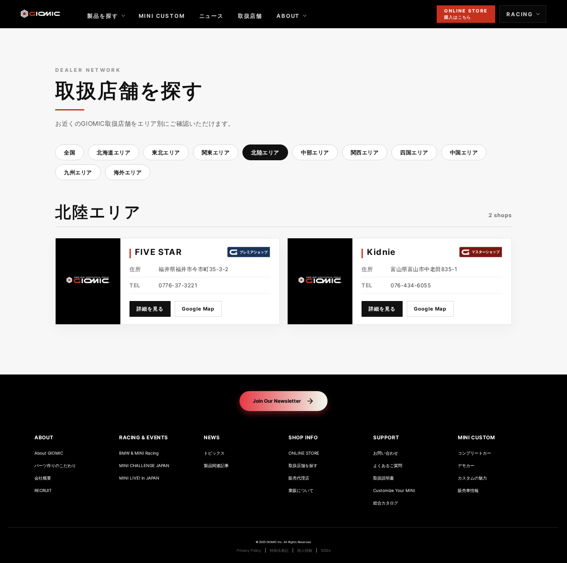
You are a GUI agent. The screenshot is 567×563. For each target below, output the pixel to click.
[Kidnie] (320, 281)
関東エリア (216, 152)
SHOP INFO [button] (303, 437)
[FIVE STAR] (88, 281)
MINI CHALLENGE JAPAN (144, 465)
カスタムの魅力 (472, 478)
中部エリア (315, 152)
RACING (519, 14)
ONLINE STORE (303, 453)
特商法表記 (279, 550)
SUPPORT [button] (386, 437)
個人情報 (304, 550)
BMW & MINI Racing (139, 453)
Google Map (198, 309)
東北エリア (166, 152)
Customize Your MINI (394, 490)
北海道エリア (113, 152)
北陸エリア (265, 152)
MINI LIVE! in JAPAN (139, 478)
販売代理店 (298, 478)
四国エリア (414, 152)
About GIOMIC (48, 453)
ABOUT (288, 15)
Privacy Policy (249, 550)
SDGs (326, 550)
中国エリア (464, 152)
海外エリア (128, 172)
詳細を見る (150, 309)
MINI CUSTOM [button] (476, 437)
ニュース (211, 15)
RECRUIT (42, 490)
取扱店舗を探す (303, 465)
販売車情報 (468, 490)
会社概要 (42, 478)
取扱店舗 (250, 15)
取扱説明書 (383, 478)
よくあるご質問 (387, 465)
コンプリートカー (474, 453)
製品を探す (102, 15)
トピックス (214, 453)
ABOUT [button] (44, 437)
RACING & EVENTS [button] (143, 437)
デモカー (466, 465)
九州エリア (78, 172)
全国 (69, 152)
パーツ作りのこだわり (55, 465)
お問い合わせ (385, 453)
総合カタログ (385, 503)
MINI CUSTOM (162, 15)
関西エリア (365, 152)
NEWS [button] (212, 437)
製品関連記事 (216, 465)
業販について (300, 490)
